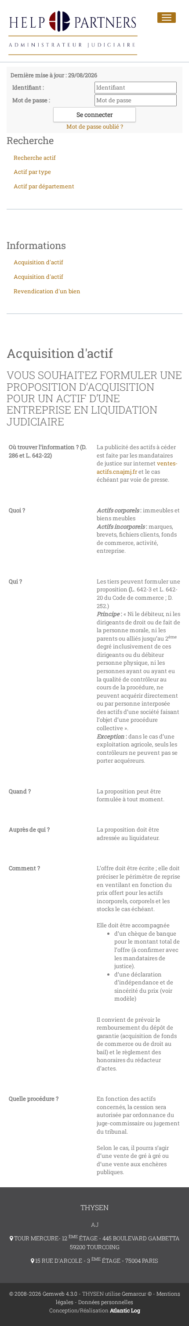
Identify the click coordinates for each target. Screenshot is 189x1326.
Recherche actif (35, 158)
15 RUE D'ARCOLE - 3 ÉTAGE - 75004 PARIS (96, 1261)
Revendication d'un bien (47, 291)
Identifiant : (28, 87)
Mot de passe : (31, 100)
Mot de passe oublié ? (94, 126)
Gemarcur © (137, 1293)
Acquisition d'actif (38, 262)
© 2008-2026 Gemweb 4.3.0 (43, 1293)
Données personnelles (105, 1301)
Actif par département (44, 186)
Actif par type (32, 172)
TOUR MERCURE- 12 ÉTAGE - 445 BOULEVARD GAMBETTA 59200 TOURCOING (96, 1242)
